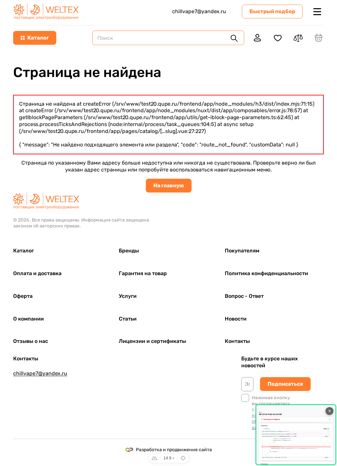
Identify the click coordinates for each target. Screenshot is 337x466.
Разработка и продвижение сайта (174, 450)
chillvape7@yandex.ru (199, 11)
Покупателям (242, 250)
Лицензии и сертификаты (152, 341)
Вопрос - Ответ (244, 296)
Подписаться (285, 384)
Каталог (23, 250)
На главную (168, 185)
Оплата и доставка (37, 273)
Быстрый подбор (272, 11)
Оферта (23, 296)
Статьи (128, 319)
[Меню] (317, 11)
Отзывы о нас (30, 341)
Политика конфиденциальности (266, 273)
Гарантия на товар (143, 273)
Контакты (237, 341)
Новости (235, 319)
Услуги (128, 296)
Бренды (129, 250)
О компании (28, 319)
